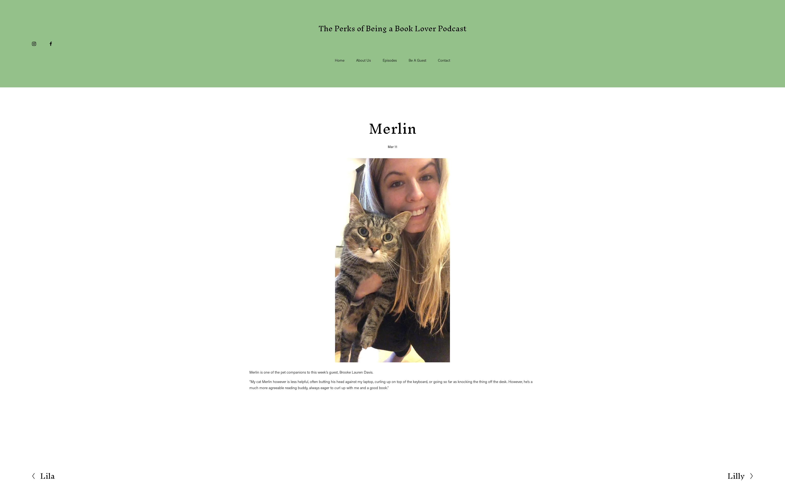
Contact (444, 60)
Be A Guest (417, 60)
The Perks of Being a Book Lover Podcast (392, 28)
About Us (363, 60)
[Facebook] (50, 43)
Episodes (390, 60)
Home (339, 60)
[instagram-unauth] (34, 43)
